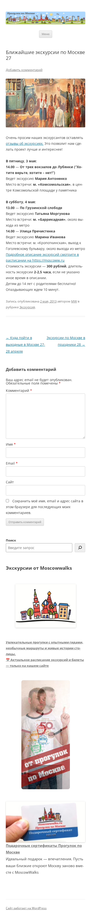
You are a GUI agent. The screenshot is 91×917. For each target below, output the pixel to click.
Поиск (11, 540)
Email (12, 463)
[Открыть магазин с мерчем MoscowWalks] (45, 735)
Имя (11, 444)
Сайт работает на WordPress (26, 908)
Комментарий (19, 390)
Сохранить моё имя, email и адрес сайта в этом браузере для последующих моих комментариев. (44, 507)
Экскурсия (27, 307)
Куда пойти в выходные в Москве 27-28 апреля (25, 344)
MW (74, 301)
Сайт (10, 482)
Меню (46, 34)
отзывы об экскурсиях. (24, 143)
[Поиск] (80, 547)
